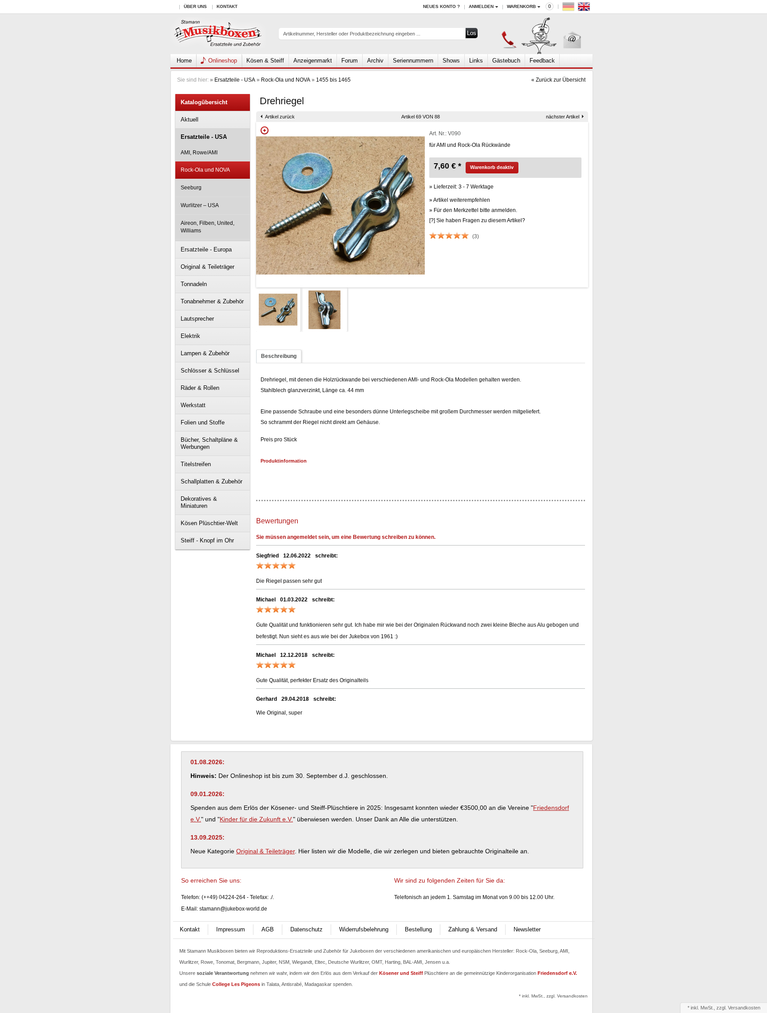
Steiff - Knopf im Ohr (207, 540)
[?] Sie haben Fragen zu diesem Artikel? (477, 220)
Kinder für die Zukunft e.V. (256, 819)
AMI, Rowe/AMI (199, 152)
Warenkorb (521, 6)
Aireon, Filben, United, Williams (207, 227)
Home (184, 60)
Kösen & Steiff (265, 60)
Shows (451, 60)
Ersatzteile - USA (234, 80)
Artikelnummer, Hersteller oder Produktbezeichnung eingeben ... (351, 33)
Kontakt (227, 6)
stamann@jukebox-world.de (233, 909)
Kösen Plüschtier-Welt (209, 523)
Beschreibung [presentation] (279, 356)
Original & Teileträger (207, 266)
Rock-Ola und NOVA (285, 80)
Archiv (375, 60)
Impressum (230, 929)
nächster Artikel (562, 116)
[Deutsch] (569, 8)
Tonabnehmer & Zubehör (212, 301)
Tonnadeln (194, 284)
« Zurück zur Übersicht (558, 80)
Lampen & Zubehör (205, 353)
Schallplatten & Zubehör (211, 481)
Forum (349, 60)
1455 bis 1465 (333, 80)
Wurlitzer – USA (200, 205)
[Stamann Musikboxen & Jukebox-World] (218, 34)
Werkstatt (193, 405)
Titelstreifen (196, 464)
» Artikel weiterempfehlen (459, 200)
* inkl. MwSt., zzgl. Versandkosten (553, 995)
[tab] (278, 356)
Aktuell (189, 119)
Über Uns (195, 6)
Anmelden (481, 6)
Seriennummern (413, 60)
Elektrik (190, 336)
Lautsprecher (197, 318)
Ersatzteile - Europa (206, 249)
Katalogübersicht (204, 102)
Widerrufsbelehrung (363, 929)
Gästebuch (506, 60)
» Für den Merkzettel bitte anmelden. (473, 210)
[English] (585, 8)
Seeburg (191, 188)
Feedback (542, 60)
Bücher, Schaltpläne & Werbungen (209, 443)
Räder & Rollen (200, 388)
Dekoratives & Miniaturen (199, 502)
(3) (475, 236)
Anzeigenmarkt (312, 60)
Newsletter (527, 929)
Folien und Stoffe (203, 422)
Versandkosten (744, 1007)
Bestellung (418, 929)
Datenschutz (306, 929)
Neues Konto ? (441, 6)
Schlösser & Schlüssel (210, 370)
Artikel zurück (280, 116)
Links (476, 60)
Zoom (265, 130)
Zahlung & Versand (472, 929)
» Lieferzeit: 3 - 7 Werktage (461, 187)
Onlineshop (222, 60)
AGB (267, 929)
